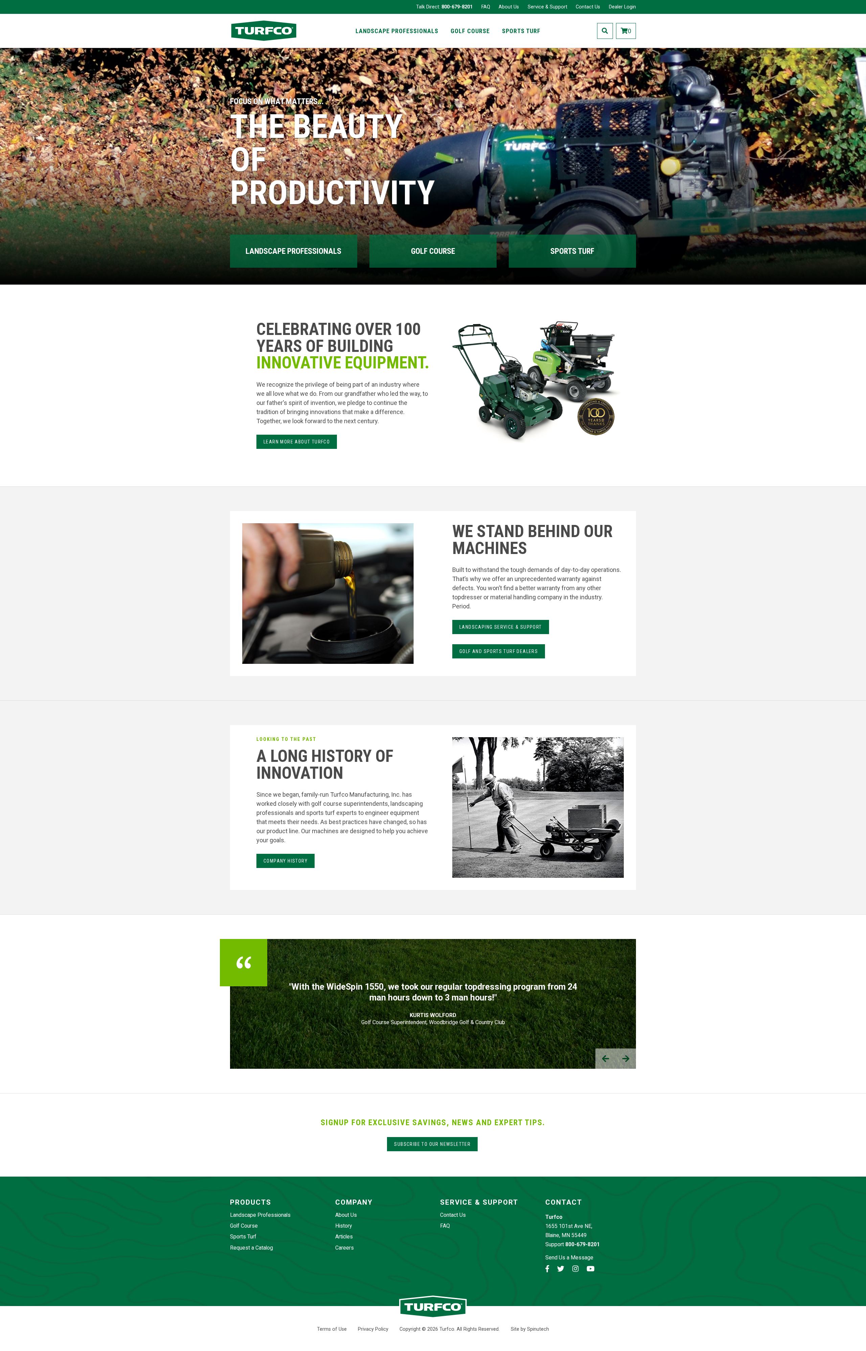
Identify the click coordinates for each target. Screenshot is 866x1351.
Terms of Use (332, 1329)
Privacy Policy (373, 1329)
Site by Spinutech (530, 1329)
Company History (285, 861)
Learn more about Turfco (297, 441)
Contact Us (588, 7)
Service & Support (547, 7)
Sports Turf (521, 30)
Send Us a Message (569, 1257)
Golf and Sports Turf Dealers (498, 651)
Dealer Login (622, 7)
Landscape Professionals (397, 30)
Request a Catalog (251, 1248)
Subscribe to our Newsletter (432, 1144)
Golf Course (470, 30)
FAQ (485, 7)
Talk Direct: (444, 7)
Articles (344, 1236)
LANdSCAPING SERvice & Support (500, 627)
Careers (344, 1248)
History (343, 1226)
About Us (509, 7)
